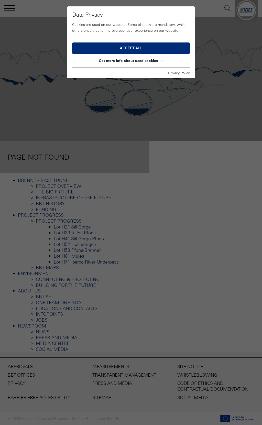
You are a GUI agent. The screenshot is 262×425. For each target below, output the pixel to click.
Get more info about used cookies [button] (128, 60)
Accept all (131, 48)
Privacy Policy (179, 73)
